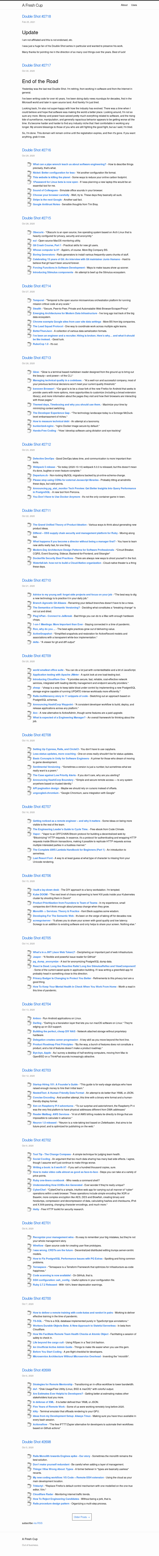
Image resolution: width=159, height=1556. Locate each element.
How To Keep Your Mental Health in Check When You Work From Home (74, 986)
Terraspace (39, 1267)
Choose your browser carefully (51, 195)
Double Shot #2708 (36, 735)
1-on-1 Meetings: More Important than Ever (58, 624)
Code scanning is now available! (52, 1275)
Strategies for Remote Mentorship (53, 1384)
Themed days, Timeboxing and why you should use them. (67, 404)
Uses (134, 5)
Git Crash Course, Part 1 (47, 245)
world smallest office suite (48, 670)
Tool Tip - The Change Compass (52, 1154)
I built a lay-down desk (46, 889)
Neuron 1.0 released (45, 1122)
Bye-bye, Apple (42, 1052)
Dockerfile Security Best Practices (53, 558)
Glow (36, 372)
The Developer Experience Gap (51, 413)
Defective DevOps (43, 458)
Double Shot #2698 (36, 1441)
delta (36, 642)
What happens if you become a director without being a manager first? (74, 541)
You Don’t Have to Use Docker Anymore (56, 496)
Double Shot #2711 (36, 510)
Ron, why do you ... (44, 629)
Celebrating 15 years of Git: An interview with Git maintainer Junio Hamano (76, 259)
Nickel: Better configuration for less (54, 172)
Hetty (36, 1209)
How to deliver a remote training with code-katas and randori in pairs (73, 1312)
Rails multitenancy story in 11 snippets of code (60, 696)
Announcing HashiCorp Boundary (53, 780)
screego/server (42, 920)
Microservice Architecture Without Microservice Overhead (67, 1356)
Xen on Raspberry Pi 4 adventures (53, 1106)
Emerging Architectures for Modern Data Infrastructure (65, 313)
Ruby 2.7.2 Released (45, 1284)
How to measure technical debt (51, 421)
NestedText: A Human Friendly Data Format (58, 1093)
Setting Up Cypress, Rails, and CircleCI (56, 749)
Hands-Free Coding (44, 430)
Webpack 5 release (44, 467)
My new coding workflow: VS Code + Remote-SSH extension (68, 1477)
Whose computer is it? (46, 250)
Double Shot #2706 (36, 875)
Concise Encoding (44, 1097)
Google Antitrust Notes (46, 204)
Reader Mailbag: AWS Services (51, 1114)
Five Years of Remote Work (49, 1406)
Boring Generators (44, 254)
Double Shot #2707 (36, 806)
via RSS (38, 1523)
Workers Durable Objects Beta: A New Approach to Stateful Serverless (74, 1325)
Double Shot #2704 (36, 1004)
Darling (37, 1023)
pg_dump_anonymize (46, 961)
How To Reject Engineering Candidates (56, 1499)
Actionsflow (40, 1424)
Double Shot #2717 (36, 65)
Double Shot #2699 (36, 1370)
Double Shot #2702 (36, 1140)
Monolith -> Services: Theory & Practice (56, 911)
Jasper (37, 957)
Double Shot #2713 (36, 357)
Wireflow (38, 1245)
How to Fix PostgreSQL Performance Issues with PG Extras (67, 1258)
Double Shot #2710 (36, 580)
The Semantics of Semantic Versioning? (56, 607)
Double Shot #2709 (36, 655)
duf (35, 1389)
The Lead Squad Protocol (48, 326)
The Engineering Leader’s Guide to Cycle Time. (60, 829)
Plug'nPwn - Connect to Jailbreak (52, 616)
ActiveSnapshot (42, 633)
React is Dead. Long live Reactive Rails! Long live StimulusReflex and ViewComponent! (84, 966)
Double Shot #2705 (36, 938)
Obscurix (38, 232)
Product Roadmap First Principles (53, 1044)
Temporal (38, 300)
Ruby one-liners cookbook (48, 1180)
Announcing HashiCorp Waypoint (53, 704)
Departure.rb (40, 475)
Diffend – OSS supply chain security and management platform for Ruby (75, 533)
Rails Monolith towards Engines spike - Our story (61, 1456)
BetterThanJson (42, 331)
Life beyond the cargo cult (48, 1342)
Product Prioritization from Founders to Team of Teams (65, 903)
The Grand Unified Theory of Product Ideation (60, 524)
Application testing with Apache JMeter (56, 674)
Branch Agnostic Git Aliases (49, 603)
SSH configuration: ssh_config (51, 1280)
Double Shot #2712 (36, 444)
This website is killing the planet (51, 177)
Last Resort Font (43, 858)
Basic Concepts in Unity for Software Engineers (61, 758)
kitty (35, 1411)
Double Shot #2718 (36, 16)
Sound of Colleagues (45, 190)
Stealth (37, 308)
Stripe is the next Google (47, 199)
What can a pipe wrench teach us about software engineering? (69, 164)
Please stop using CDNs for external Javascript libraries (66, 480)
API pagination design (46, 788)
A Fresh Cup (32, 5)
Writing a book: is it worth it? (49, 1167)
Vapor (36, 834)
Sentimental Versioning (46, 767)
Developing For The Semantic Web (53, 916)
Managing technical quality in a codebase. (57, 380)
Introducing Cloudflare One (49, 679)
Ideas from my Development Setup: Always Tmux (62, 1416)
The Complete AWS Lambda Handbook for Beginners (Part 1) (69, 849)
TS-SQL (37, 1321)
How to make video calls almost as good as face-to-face (65, 1172)
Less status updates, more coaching (54, 753)
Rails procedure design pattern (51, 1503)
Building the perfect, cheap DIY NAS (54, 1031)
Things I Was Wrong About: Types (53, 1469)
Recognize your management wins (53, 1237)
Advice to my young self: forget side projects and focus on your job (72, 594)
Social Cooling (41, 1159)
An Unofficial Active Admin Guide (52, 1347)
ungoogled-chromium (46, 793)
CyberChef (39, 1189)
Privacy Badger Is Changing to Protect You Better (62, 978)
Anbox (37, 1018)
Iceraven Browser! (43, 388)
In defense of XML (43, 1402)
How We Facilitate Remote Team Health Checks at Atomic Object (70, 1334)
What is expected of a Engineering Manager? (59, 717)
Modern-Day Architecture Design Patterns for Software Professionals (73, 550)
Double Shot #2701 (36, 1223)
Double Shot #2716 (36, 150)
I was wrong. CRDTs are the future (53, 1250)
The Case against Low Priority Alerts (54, 775)
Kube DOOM (40, 894)
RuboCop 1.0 (40, 344)
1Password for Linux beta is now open (55, 182)
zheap (36, 687)
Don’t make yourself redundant (51, 1464)
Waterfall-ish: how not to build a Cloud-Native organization (67, 563)
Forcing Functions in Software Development (59, 267)
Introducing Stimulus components (53, 272)
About (124, 5)
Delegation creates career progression (55, 1039)
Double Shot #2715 (36, 218)
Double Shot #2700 (36, 1298)
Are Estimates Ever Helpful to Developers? (58, 1393)
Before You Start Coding (47, 1351)
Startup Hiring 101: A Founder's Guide (55, 1084)
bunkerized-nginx (43, 426)
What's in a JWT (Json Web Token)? (54, 952)
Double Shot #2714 (36, 286)
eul (34, 240)
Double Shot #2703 (36, 1070)
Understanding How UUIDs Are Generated (57, 1185)
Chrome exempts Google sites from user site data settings (67, 321)
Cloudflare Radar (43, 1494)
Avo (35, 713)
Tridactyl (38, 1486)
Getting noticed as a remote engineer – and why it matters (66, 821)
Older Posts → (82, 1517)
